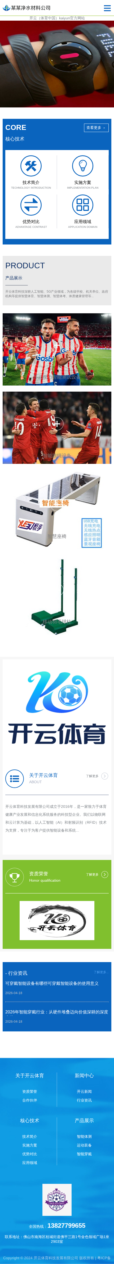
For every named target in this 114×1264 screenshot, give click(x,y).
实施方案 (29, 1145)
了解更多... (101, 972)
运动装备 (84, 1145)
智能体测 (84, 1136)
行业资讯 (84, 1100)
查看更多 (95, 127)
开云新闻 (84, 1091)
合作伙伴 (29, 1100)
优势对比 (29, 1154)
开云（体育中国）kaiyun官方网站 (57, 18)
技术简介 (29, 1136)
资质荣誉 (29, 1091)
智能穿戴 (84, 1154)
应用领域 (29, 1163)
